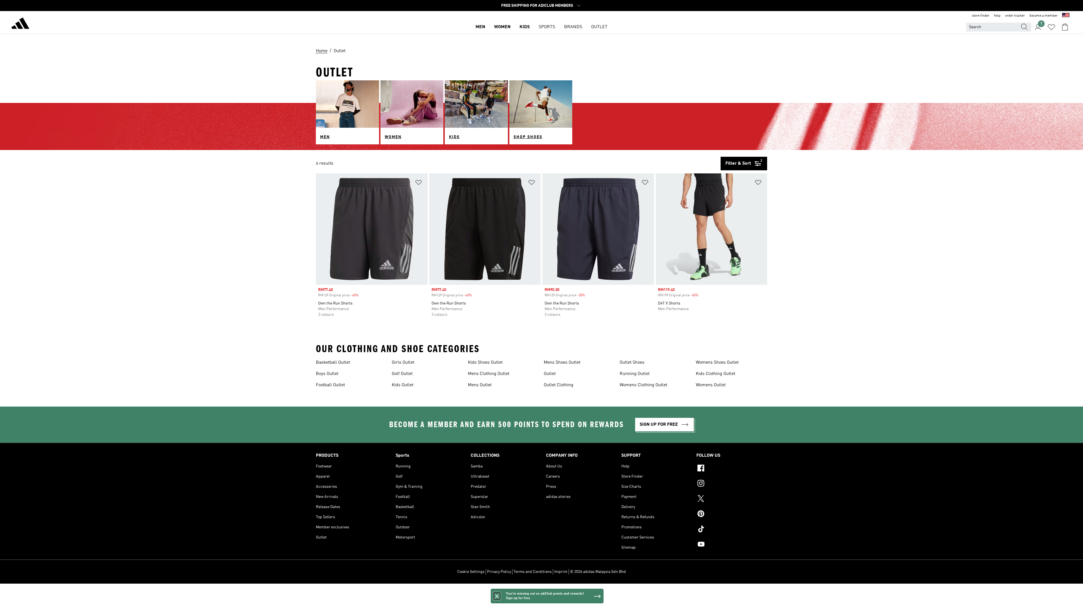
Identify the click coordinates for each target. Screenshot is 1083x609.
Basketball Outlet (333, 362)
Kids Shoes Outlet (485, 362)
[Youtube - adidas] (731, 545)
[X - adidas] (731, 499)
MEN (480, 27)
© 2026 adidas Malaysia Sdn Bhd (598, 572)
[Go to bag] (1065, 27)
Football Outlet (330, 385)
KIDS (525, 27)
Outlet (550, 374)
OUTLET (599, 27)
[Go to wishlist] (1051, 27)
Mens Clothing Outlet (488, 374)
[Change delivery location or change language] (1066, 15)
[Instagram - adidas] (731, 484)
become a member (1043, 15)
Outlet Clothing (558, 385)
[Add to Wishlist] (418, 183)
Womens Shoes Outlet (717, 362)
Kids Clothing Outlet (715, 374)
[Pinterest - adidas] (731, 514)
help (997, 15)
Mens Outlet (480, 385)
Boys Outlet (327, 374)
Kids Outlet (402, 385)
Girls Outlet (403, 362)
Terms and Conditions (533, 572)
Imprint (560, 572)
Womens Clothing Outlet (643, 385)
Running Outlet (635, 374)
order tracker (1015, 15)
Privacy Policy (499, 572)
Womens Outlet (711, 385)
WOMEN (502, 27)
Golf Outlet (402, 374)
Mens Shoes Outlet (562, 362)
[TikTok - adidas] (731, 529)
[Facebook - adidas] (731, 468)
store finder (980, 15)
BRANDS (573, 27)
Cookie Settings (471, 572)
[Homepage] (20, 24)
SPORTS (547, 27)
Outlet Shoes (632, 362)
